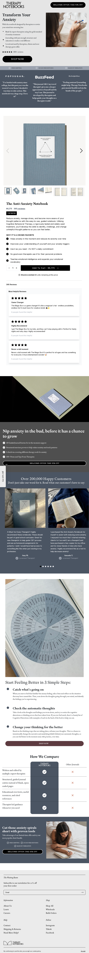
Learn (6, 909)
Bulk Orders (51, 913)
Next (83, 948)
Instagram (50, 925)
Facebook (50, 932)
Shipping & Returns (12, 929)
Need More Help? (11, 932)
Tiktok (49, 929)
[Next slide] (81, 150)
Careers (7, 913)
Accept (83, 951)
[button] (9, 268)
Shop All (49, 906)
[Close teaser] (6, 465)
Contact (7, 925)
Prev (77, 948)
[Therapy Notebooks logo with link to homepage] (13, 943)
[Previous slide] (7, 150)
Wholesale (50, 909)
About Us (8, 906)
